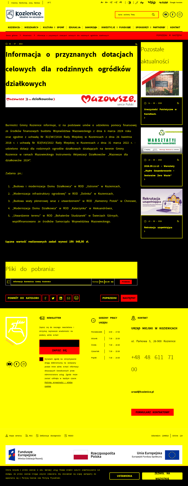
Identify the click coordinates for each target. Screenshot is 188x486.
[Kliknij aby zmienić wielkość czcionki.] (102, 3)
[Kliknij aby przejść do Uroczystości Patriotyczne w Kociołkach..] (161, 84)
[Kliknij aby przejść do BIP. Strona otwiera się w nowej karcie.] (151, 2)
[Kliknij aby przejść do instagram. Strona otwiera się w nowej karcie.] (179, 14)
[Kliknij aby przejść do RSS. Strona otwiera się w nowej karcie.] (136, 44)
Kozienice (13, 27)
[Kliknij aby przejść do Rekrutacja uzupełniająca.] (161, 202)
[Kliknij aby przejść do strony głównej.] (25, 15)
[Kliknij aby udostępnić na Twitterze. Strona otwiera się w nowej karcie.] (53, 298)
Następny (177, 35)
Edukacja (74, 27)
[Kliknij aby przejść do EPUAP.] (163, 2)
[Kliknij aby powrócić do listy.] (169, 35)
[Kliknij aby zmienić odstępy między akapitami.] (120, 3)
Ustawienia (124, 476)
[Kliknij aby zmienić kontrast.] (129, 2)
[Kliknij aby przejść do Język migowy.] (142, 2)
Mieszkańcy (31, 27)
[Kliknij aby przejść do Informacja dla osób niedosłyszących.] (137, 2)
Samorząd (91, 27)
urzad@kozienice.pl (142, 392)
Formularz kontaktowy (152, 412)
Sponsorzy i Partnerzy (150, 27)
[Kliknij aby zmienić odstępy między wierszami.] (111, 3)
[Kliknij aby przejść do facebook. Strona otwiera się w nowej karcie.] (173, 14)
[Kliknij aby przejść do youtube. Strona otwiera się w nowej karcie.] (166, 14)
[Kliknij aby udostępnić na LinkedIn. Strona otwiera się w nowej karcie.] (60, 298)
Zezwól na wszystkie (162, 476)
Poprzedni (161, 35)
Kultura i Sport (53, 27)
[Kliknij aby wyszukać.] (153, 15)
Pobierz (126, 281)
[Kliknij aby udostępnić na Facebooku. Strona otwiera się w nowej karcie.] (45, 298)
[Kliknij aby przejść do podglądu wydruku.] (76, 298)
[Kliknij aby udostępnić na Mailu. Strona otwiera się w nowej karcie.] (68, 298)
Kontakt (175, 27)
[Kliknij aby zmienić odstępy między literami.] (107, 3)
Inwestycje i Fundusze (116, 27)
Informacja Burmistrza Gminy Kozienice (32, 281)
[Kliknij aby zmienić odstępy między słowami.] (116, 3)
